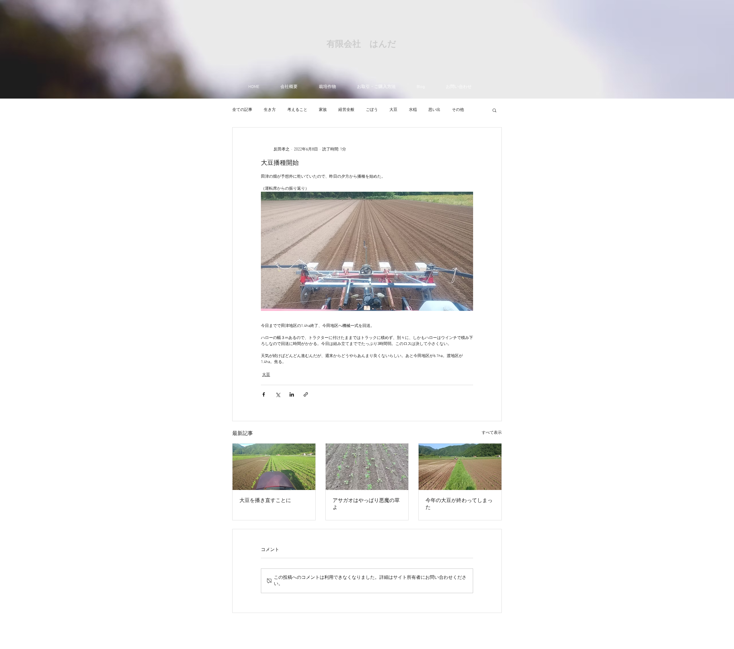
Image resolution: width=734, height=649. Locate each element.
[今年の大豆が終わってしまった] (460, 467)
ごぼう (372, 109)
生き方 (270, 109)
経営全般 (346, 109)
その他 (458, 109)
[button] (494, 110)
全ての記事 (242, 109)
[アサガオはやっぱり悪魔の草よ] (367, 467)
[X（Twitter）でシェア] (277, 394)
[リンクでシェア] (306, 394)
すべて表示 (492, 432)
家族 (323, 109)
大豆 (393, 109)
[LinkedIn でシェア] (291, 394)
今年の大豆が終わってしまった (459, 504)
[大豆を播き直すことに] (274, 467)
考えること (297, 109)
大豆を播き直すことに (265, 501)
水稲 (413, 109)
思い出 (434, 109)
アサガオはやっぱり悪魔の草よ (366, 504)
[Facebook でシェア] (263, 394)
